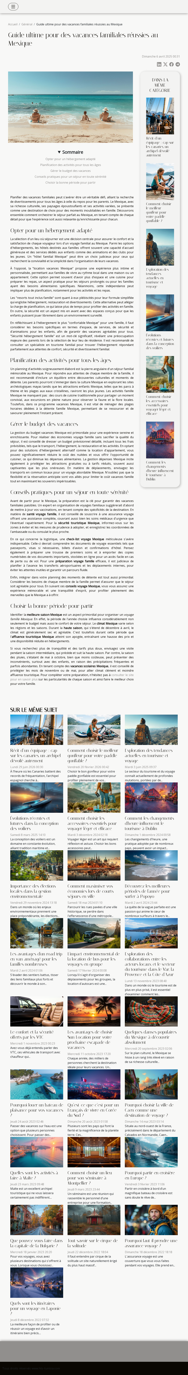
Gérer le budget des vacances (70, 171)
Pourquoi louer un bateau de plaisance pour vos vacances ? (36, 1110)
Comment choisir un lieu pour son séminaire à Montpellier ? (90, 1178)
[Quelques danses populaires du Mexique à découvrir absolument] (151, 1011)
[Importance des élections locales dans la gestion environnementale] (36, 865)
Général (26, 24)
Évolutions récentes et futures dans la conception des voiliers (160, 341)
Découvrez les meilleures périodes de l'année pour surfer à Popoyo (147, 891)
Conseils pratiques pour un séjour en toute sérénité (70, 177)
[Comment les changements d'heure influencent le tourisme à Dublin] (160, 440)
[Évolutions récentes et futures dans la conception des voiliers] (160, 313)
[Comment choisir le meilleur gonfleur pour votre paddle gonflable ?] (160, 181)
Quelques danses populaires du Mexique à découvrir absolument (151, 1037)
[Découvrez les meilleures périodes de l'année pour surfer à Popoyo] (151, 865)
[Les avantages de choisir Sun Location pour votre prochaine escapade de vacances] (94, 1011)
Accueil (12, 24)
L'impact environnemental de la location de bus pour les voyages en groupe (94, 959)
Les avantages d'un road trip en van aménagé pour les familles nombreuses (36, 959)
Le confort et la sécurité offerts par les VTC (32, 1034)
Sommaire (72, 152)
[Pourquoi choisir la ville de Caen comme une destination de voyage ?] (151, 1084)
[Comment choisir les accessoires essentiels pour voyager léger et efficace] (160, 374)
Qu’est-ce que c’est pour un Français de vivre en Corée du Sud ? (93, 1110)
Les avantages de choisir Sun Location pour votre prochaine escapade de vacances (90, 1039)
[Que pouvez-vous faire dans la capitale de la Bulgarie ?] (36, 1220)
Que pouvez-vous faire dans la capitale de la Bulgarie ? (36, 1243)
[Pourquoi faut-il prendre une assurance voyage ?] (151, 1220)
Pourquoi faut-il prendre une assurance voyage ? (151, 1243)
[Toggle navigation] (13, 6)
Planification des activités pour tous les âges (70, 165)
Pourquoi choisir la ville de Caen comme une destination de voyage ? (149, 1110)
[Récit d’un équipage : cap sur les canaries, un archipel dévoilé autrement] (160, 116)
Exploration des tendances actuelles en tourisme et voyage (157, 278)
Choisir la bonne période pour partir (71, 182)
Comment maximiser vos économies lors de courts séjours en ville (91, 891)
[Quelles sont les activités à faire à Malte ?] (36, 1152)
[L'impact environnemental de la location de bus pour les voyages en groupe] (94, 933)
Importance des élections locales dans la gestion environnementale (33, 891)
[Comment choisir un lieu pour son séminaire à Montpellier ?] (94, 1152)
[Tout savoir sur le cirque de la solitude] (94, 1220)
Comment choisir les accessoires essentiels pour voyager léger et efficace (158, 405)
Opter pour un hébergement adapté (70, 159)
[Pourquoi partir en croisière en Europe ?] (151, 1152)
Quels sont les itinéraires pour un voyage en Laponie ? (35, 1308)
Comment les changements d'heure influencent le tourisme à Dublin (160, 470)
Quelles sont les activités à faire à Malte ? (34, 1175)
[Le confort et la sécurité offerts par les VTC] (36, 1011)
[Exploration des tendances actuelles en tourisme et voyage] (160, 247)
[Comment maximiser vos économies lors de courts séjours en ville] (94, 865)
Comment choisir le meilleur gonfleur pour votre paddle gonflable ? (158, 212)
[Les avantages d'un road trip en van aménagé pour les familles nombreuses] (36, 933)
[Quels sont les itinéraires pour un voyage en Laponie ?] (36, 1282)
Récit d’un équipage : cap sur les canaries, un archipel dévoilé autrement (160, 146)
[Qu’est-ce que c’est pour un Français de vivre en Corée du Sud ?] (94, 1084)
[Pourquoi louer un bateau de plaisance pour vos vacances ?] (36, 1084)
